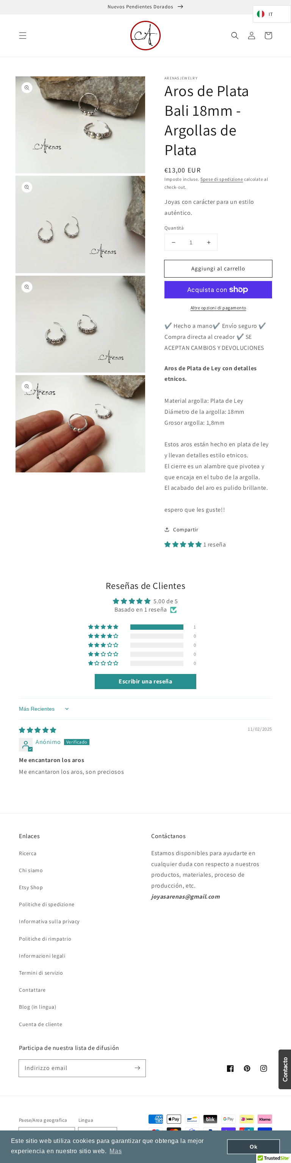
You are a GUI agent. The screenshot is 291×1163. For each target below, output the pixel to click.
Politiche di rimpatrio (45, 938)
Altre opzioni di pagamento (218, 308)
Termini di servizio (41, 972)
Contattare (32, 989)
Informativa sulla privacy (49, 921)
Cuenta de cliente (40, 1024)
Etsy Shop (31, 887)
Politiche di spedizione (47, 904)
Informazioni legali (42, 955)
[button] (22, 35)
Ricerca (27, 853)
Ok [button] (253, 1147)
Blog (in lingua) (37, 1006)
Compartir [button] (185, 529)
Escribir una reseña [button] (145, 681)
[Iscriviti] (137, 1068)
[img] (37, 730)
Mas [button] (116, 1151)
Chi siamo (31, 870)
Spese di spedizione (221, 179)
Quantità (174, 228)
